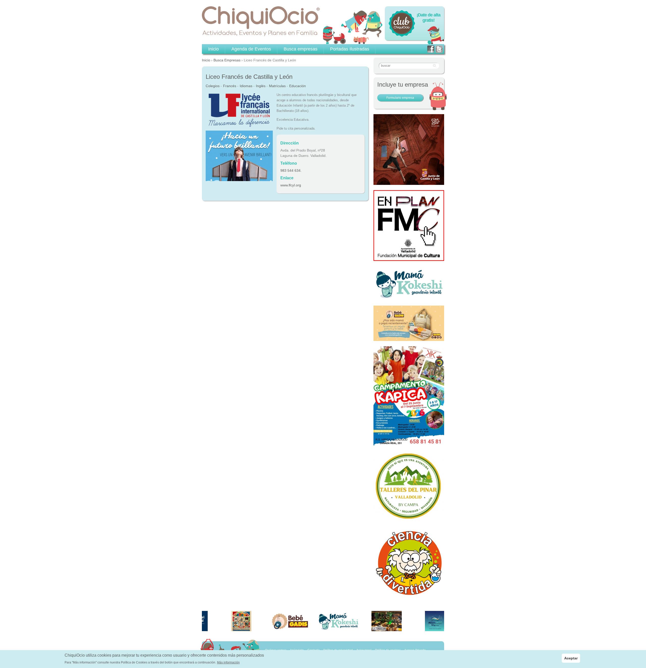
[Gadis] (408, 338)
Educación (297, 86)
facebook (431, 49)
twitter (439, 49)
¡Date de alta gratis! (428, 17)
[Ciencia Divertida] (408, 595)
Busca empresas (300, 49)
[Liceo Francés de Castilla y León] (239, 125)
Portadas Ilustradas (349, 49)
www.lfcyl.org (290, 185)
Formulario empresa (400, 98)
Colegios (213, 86)
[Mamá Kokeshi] (408, 297)
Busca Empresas (226, 60)
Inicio (206, 60)
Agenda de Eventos (251, 49)
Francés (229, 86)
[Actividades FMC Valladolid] (408, 258)
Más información (228, 662)
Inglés (260, 86)
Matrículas (277, 86)
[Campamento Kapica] (408, 443)
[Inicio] (261, 21)
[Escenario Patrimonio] (408, 182)
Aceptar (571, 658)
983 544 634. (291, 170)
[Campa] (408, 519)
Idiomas (246, 86)
